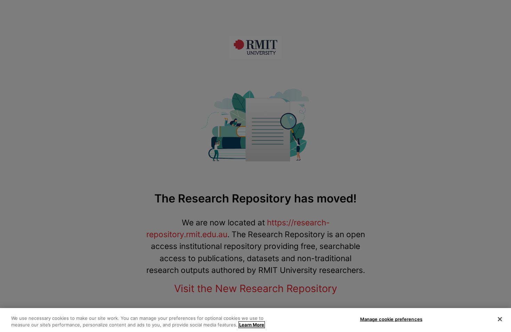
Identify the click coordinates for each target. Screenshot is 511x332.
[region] (255, 320)
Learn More (251, 324)
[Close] (500, 319)
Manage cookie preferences (391, 319)
